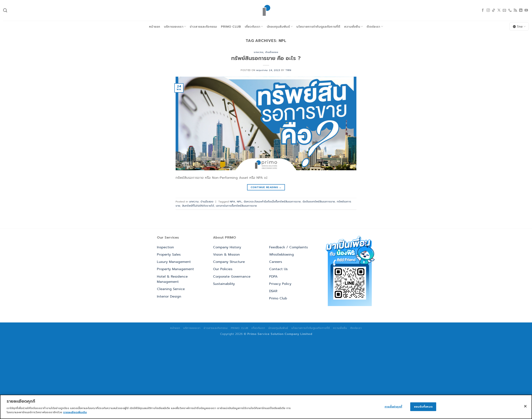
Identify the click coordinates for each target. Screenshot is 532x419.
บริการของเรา (173, 26)
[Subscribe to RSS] (515, 10)
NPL (239, 201)
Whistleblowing (281, 254)
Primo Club (231, 26)
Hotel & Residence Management (172, 279)
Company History (227, 247)
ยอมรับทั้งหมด (423, 406)
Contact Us (278, 269)
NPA (232, 201)
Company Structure (229, 261)
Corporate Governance (231, 276)
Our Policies (222, 269)
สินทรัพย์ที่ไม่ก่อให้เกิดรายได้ (198, 206)
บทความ (258, 52)
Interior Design (169, 296)
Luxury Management (174, 261)
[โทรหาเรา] (510, 10)
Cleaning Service (171, 289)
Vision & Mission (226, 254)
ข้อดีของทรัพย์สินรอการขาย (319, 201)
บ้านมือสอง (271, 52)
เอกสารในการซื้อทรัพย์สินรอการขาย (236, 206)
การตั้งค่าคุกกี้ (393, 406)
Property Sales (169, 254)
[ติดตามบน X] (499, 10)
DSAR (273, 291)
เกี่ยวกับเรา (252, 26)
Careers (275, 261)
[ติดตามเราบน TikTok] (493, 10)
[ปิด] (525, 406)
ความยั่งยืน (352, 26)
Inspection (165, 247)
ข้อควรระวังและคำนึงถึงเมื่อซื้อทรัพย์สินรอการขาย (272, 201)
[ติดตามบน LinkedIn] (520, 10)
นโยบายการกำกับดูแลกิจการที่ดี (318, 26)
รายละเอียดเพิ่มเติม (75, 412)
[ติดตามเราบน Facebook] (482, 10)
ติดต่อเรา (373, 26)
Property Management (175, 269)
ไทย (520, 26)
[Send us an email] (504, 10)
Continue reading (266, 187)
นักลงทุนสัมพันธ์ (278, 26)
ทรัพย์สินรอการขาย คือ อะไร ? (266, 58)
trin (288, 70)
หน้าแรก (154, 26)
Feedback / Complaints (288, 247)
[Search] (5, 10)
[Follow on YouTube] (526, 10)
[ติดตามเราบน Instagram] (488, 10)
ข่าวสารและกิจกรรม (203, 26)
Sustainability (224, 283)
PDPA (273, 276)
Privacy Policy (280, 283)
